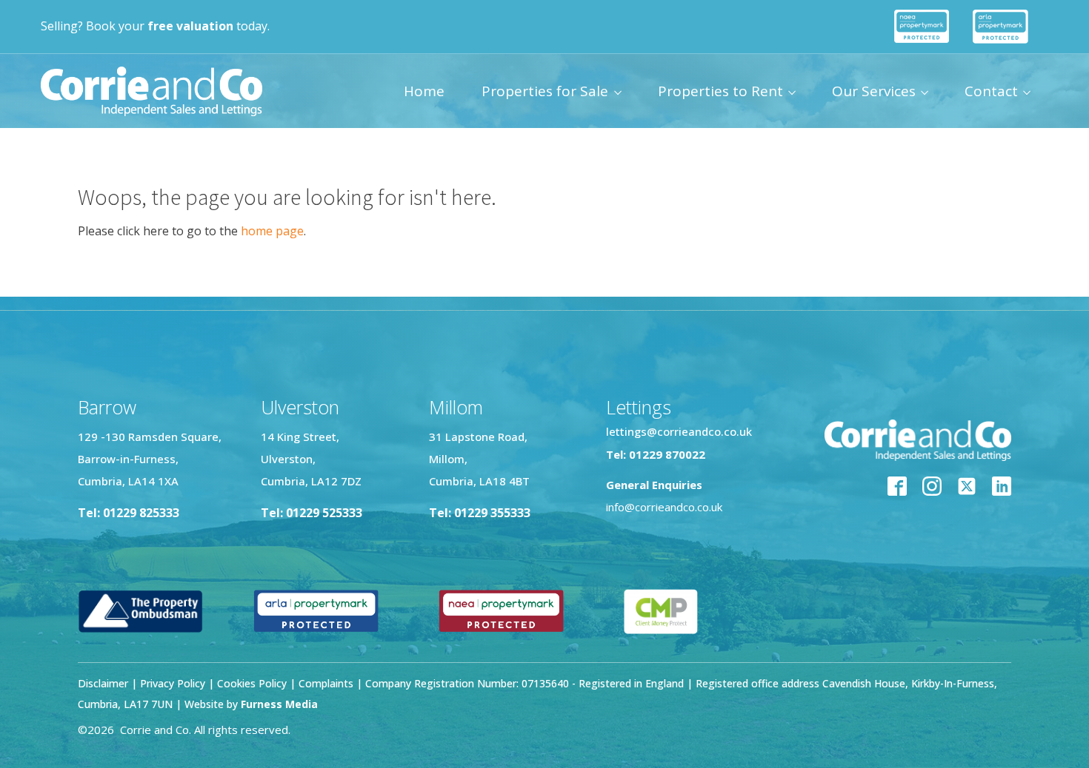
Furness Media (279, 704)
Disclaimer (103, 683)
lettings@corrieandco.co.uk (679, 431)
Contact (991, 91)
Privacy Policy (172, 683)
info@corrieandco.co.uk (664, 506)
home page (272, 231)
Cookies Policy (252, 683)
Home (424, 91)
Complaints (327, 683)
